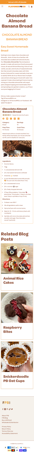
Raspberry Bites (12, 329)
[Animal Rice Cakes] (17, 258)
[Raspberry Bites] (17, 308)
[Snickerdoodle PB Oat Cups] (17, 357)
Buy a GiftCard (7, 420)
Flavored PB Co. (19, 443)
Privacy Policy (6, 426)
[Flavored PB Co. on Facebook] (3, 409)
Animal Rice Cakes (13, 280)
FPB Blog (5, 418)
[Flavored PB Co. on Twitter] (12, 409)
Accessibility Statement (10, 433)
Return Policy (6, 429)
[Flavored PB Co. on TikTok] (10, 409)
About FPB (5, 415)
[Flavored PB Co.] (17, 6)
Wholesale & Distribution (10, 422)
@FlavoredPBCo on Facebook (19, 100)
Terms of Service (7, 431)
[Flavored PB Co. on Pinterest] (7, 409)
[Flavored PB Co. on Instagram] (5, 409)
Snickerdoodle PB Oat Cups (16, 378)
